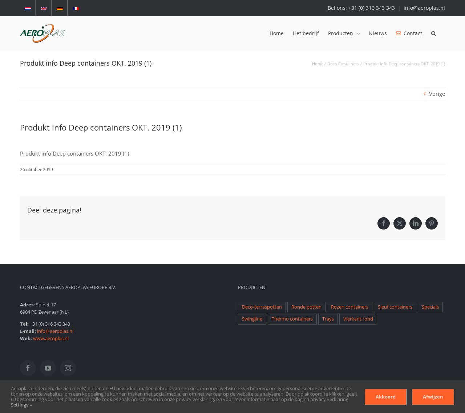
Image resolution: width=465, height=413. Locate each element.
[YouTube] (48, 368)
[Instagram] (68, 368)
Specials (430, 307)
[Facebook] (28, 368)
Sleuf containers (395, 307)
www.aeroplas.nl (51, 338)
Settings (20, 404)
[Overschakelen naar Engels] (44, 8)
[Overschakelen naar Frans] (76, 8)
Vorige (437, 93)
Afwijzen (433, 396)
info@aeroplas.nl (424, 7)
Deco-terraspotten (262, 307)
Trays (328, 319)
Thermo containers (292, 319)
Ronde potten (306, 307)
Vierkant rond (358, 319)
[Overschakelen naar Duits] (60, 8)
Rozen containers (349, 307)
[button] (433, 33)
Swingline (252, 319)
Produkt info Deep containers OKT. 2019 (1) (74, 153)
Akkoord (386, 396)
